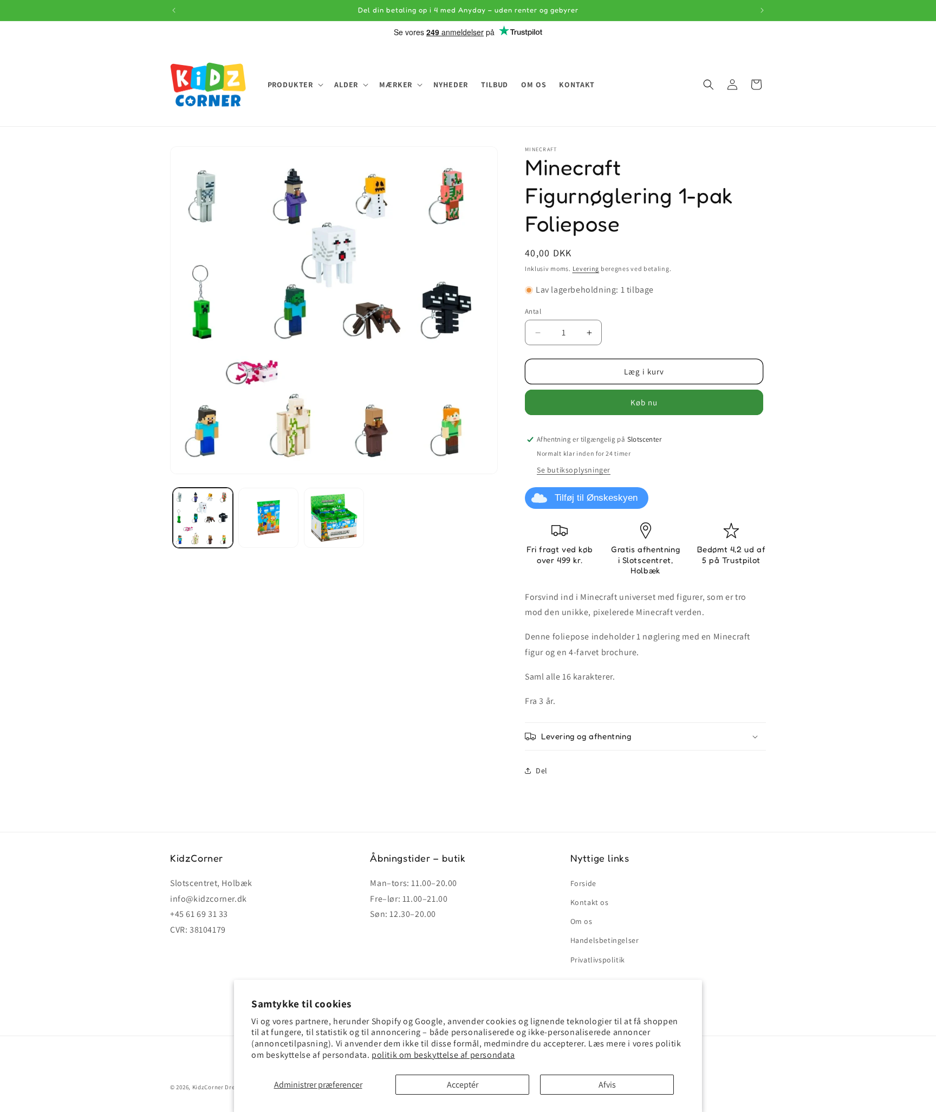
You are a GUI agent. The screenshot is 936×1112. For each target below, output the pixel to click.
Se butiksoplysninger (573, 470)
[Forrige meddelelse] (174, 10)
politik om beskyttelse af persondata (443, 1055)
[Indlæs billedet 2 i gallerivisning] (268, 518)
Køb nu (644, 402)
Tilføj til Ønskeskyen (596, 498)
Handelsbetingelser (604, 940)
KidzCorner (208, 1087)
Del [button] (542, 770)
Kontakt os (589, 902)
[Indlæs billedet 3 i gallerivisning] (334, 518)
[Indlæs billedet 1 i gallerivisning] (203, 518)
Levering (586, 268)
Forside (583, 883)
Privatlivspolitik (597, 960)
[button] (294, 84)
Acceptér (462, 1084)
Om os (581, 921)
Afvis (607, 1084)
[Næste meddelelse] (762, 10)
